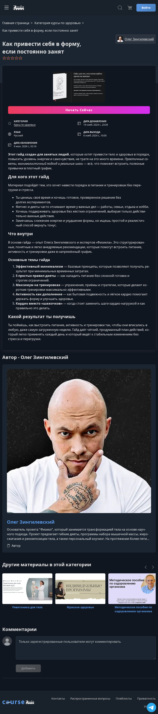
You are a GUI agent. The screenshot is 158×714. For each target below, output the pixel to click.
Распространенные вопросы (90, 698)
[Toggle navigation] (6, 7)
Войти (146, 7)
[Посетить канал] (151, 707)
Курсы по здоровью (25, 124)
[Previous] (145, 567)
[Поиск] (120, 7)
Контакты (58, 698)
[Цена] (130, 7)
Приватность (146, 698)
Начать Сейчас (79, 110)
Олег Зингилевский (31, 522)
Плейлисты (124, 698)
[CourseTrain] (18, 8)
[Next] (153, 567)
